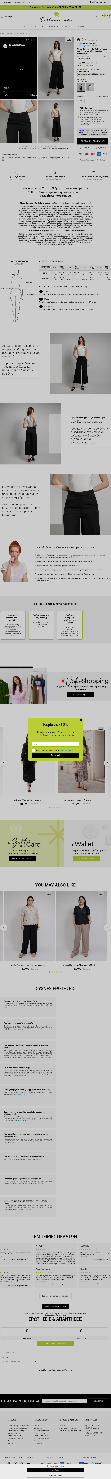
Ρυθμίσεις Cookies (55, 1475)
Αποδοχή (55, 1470)
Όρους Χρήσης (66, 750)
